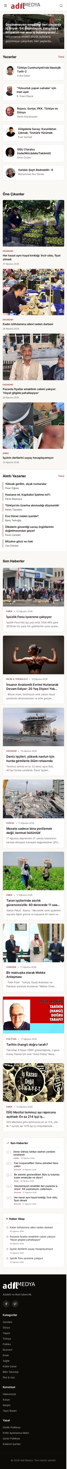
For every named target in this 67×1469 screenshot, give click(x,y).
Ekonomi (7, 1349)
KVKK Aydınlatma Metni (16, 1432)
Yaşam (6, 1333)
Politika (7, 1344)
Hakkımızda (9, 1394)
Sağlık (6, 1360)
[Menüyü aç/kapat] (5, 5)
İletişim (6, 1405)
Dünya (6, 1327)
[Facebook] (6, 1303)
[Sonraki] (58, 31)
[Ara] (61, 5)
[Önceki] (8, 31)
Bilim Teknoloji (10, 1371)
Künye (6, 1399)
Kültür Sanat (9, 1366)
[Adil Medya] (25, 5)
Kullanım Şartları (12, 1443)
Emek (6, 1355)
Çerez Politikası (11, 1438)
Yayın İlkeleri (10, 1410)
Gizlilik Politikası (11, 1427)
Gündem (7, 1321)
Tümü (61, 56)
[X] (15, 1303)
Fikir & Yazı (9, 1377)
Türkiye (7, 1338)
